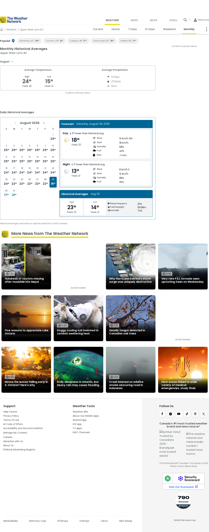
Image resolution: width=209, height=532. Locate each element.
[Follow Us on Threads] (195, 414)
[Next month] (44, 123)
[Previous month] (16, 123)
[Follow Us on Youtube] (179, 414)
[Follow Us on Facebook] (162, 414)
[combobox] (7, 61)
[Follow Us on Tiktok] (187, 414)
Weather (12, 29)
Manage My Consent (15, 432)
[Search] (185, 19)
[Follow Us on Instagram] (170, 414)
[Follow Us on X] (203, 414)
